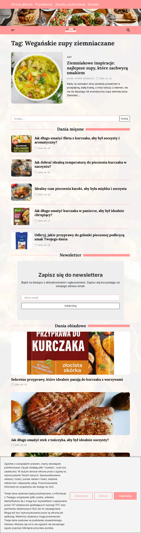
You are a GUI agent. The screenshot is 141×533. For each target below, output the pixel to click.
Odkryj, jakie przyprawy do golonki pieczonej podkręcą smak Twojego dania (79, 237)
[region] (70, 495)
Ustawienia (81, 495)
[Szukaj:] (65, 119)
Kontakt (93, 4)
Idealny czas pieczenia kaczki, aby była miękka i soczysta (81, 188)
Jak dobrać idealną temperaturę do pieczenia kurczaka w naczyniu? (81, 164)
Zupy (69, 57)
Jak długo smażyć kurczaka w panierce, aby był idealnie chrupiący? (79, 213)
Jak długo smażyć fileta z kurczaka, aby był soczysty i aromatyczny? (77, 140)
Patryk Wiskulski (84, 78)
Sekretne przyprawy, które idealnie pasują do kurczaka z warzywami (67, 379)
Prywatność (44, 4)
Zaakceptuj (125, 495)
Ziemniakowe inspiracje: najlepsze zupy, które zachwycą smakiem (97, 68)
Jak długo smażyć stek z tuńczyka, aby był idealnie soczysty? (60, 440)
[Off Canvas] (13, 30)
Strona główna (21, 4)
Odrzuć (103, 495)
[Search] (128, 30)
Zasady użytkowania (70, 4)
